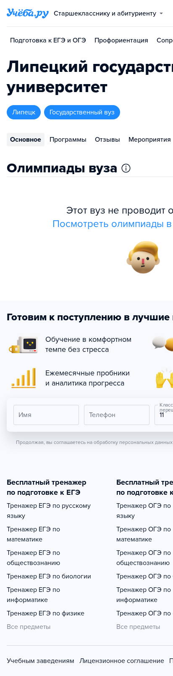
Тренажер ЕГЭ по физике (45, 613)
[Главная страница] (28, 13)
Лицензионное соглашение (121, 661)
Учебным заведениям (40, 661)
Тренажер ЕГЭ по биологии (49, 576)
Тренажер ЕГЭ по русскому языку (49, 511)
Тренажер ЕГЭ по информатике (33, 595)
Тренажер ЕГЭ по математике (33, 534)
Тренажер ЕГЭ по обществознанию (33, 558)
